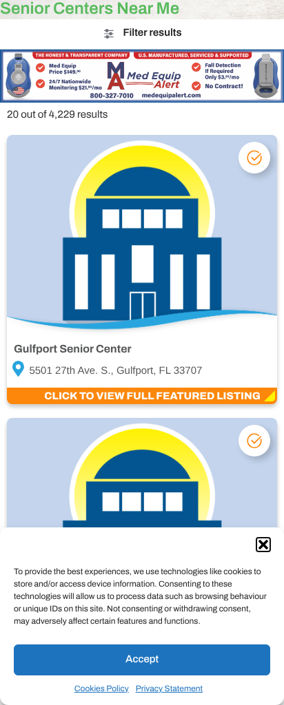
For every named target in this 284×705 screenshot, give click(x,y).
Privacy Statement (169, 688)
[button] (263, 544)
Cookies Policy (101, 688)
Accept (142, 659)
